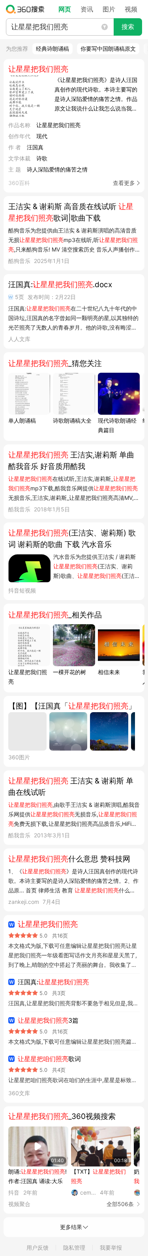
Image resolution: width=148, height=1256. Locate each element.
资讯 (87, 9)
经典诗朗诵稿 (52, 48)
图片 (109, 9)
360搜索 (27, 9)
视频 (131, 9)
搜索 (128, 26)
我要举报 (111, 1247)
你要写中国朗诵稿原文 (108, 48)
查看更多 (124, 182)
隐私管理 (74, 1247)
